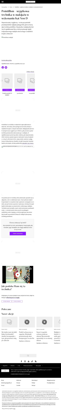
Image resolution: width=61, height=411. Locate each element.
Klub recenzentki (23, 329)
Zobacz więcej (30, 71)
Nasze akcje (4, 329)
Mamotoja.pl (34, 380)
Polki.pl (33, 383)
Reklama (12, 365)
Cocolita (18, 385)
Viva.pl (2, 385)
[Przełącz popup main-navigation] (2, 2)
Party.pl (18, 383)
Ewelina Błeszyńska (7, 60)
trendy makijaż (6, 301)
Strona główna (4, 7)
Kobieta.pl (18, 380)
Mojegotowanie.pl (51, 380)
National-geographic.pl (6, 383)
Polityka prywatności (28, 365)
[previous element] (2, 85)
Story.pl (33, 385)
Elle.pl (2, 380)
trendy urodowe (17, 301)
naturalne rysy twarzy (27, 143)
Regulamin (5, 365)
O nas (19, 365)
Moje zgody (38, 365)
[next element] (33, 85)
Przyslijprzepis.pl (50, 383)
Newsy (11, 7)
